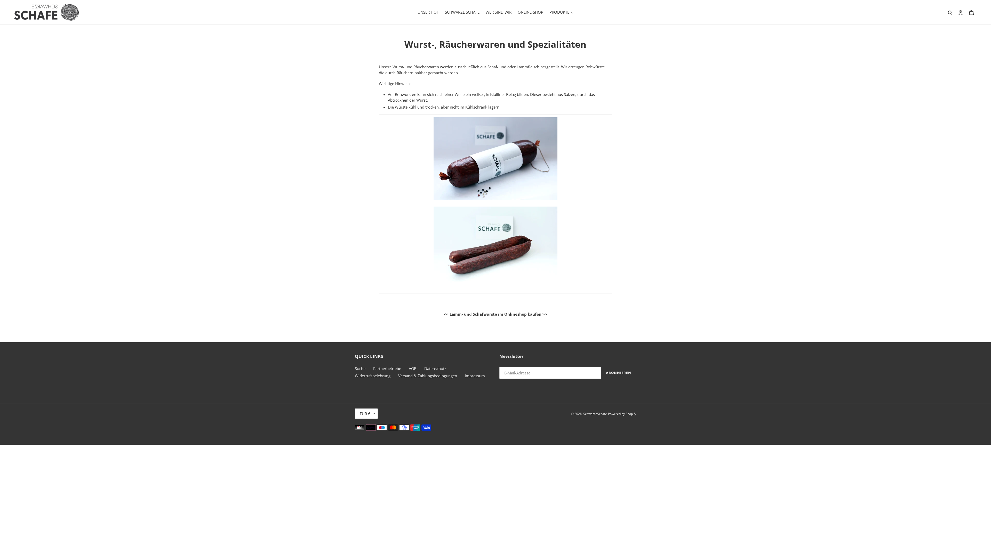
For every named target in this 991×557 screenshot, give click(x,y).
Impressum (475, 375)
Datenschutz (435, 368)
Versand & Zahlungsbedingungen (427, 375)
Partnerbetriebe (387, 368)
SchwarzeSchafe (595, 414)
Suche (360, 368)
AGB (413, 368)
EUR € (365, 413)
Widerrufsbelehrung (372, 375)
